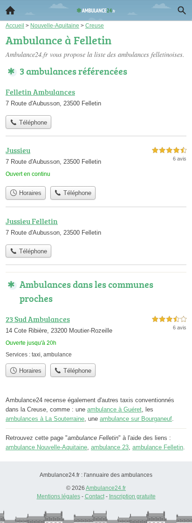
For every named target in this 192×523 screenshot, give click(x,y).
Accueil (10, 10)
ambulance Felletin (157, 447)
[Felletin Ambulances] (96, 98)
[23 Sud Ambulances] (96, 336)
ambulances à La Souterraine (45, 418)
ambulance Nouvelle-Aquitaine (46, 447)
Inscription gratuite (132, 496)
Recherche (181, 10)
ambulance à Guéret (114, 409)
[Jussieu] (96, 163)
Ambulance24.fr (106, 488)
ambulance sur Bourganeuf (136, 418)
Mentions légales (58, 496)
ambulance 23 (110, 447)
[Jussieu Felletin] (96, 227)
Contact (94, 496)
